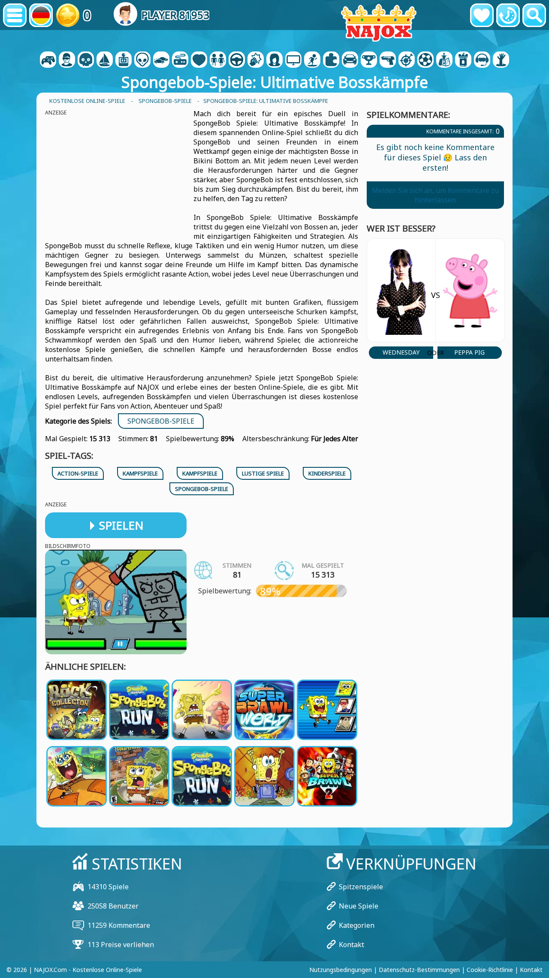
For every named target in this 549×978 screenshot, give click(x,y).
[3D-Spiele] (66, 60)
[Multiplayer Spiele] (293, 60)
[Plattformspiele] (312, 60)
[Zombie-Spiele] (501, 60)
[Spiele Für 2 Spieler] (48, 60)
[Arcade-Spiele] (123, 60)
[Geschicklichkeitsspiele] (406, 60)
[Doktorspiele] (199, 60)
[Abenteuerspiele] (104, 60)
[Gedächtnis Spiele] (142, 60)
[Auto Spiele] (161, 60)
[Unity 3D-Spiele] (482, 60)
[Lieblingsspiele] (482, 15)
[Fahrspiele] (236, 60)
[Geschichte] (508, 15)
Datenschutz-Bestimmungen (419, 970)
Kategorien (356, 925)
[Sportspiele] (425, 60)
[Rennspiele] (350, 60)
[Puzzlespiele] (331, 60)
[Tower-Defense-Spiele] (463, 60)
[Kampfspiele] (255, 60)
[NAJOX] (378, 22)
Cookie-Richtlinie (490, 970)
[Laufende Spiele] (368, 60)
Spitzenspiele (361, 886)
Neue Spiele (358, 906)
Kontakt (351, 944)
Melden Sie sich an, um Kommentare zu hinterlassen (435, 195)
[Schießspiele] (387, 60)
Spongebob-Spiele (160, 421)
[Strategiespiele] (444, 60)
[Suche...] (534, 15)
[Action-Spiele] (85, 60)
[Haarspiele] (274, 60)
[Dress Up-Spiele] (217, 60)
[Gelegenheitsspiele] (180, 60)
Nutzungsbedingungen (340, 970)
